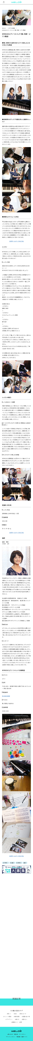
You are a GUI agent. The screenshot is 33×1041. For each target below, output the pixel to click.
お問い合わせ (10, 1034)
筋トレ (9, 1014)
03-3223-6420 (6, 696)
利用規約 (18, 1037)
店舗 (24, 862)
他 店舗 (11, 862)
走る (15, 1014)
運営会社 (16, 1034)
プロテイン (9, 1019)
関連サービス (24, 1037)
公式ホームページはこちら (16, 241)
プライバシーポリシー (10, 1037)
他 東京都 (18, 862)
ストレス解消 (7, 1016)
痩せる (17, 1019)
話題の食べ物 (26, 1016)
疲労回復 (16, 1016)
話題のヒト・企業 (17, 1022)
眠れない (25, 1019)
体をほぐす (23, 1014)
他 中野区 (5, 862)
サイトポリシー (22, 1034)
